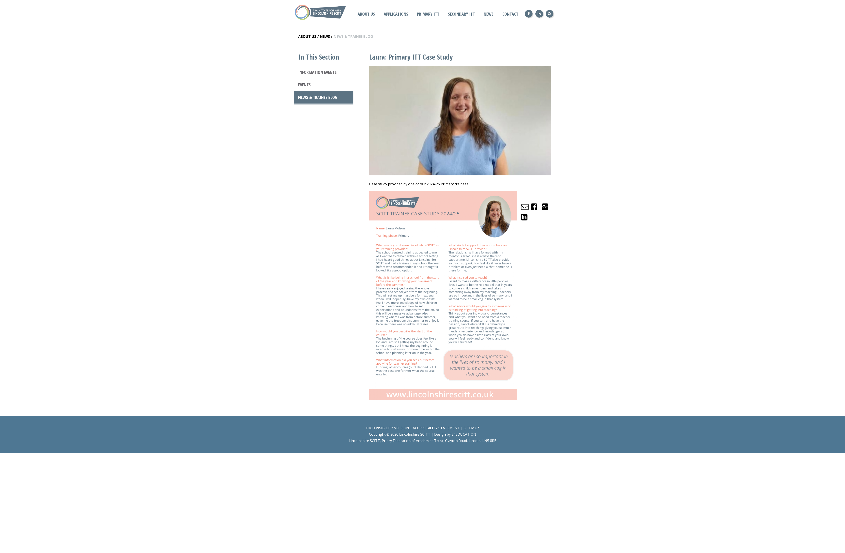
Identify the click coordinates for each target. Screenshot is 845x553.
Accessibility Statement (436, 428)
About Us (307, 36)
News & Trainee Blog (353, 36)
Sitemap (471, 428)
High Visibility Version (387, 428)
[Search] (549, 14)
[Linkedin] (539, 14)
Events (304, 85)
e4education (464, 434)
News (325, 36)
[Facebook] (529, 14)
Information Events (317, 72)
